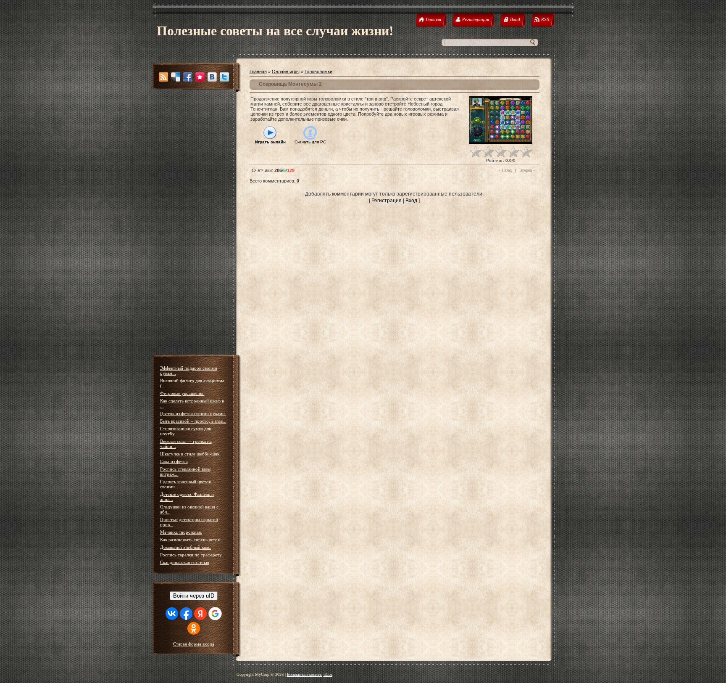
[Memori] (200, 77)
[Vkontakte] (212, 77)
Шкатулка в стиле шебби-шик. (190, 453)
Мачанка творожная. (181, 532)
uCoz (328, 674)
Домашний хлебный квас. (185, 547)
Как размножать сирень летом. (191, 539)
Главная (258, 71)
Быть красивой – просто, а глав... (193, 421)
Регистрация (386, 201)
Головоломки (318, 71)
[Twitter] (224, 77)
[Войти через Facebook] (186, 613)
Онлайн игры (286, 71)
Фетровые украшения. (182, 393)
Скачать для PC (310, 142)
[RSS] (163, 77)
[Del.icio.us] (175, 77)
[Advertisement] (196, 223)
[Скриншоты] (500, 120)
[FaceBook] (187, 77)
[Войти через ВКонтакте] (172, 613)
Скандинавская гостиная (184, 562)
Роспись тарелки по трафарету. (191, 554)
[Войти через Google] (215, 613)
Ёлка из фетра (174, 461)
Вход (411, 201)
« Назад (505, 170)
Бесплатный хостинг (304, 674)
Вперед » (527, 170)
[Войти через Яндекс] (200, 613)
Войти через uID (193, 596)
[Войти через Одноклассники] (193, 628)
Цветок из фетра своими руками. (193, 413)
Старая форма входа (193, 643)
